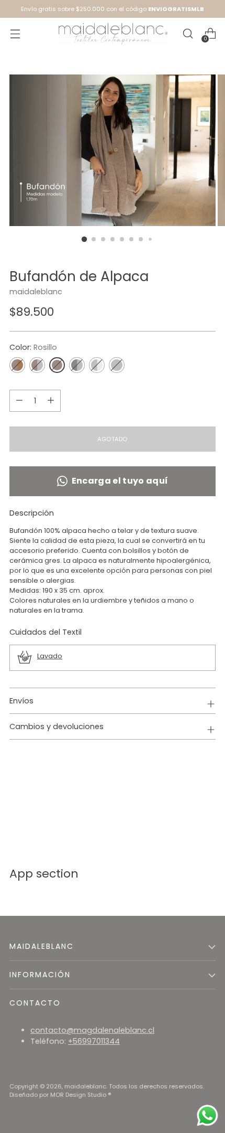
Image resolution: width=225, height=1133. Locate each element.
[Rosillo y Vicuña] (17, 365)
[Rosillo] (57, 365)
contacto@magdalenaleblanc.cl (92, 1030)
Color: (33, 347)
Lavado (49, 655)
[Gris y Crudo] (97, 365)
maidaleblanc (35, 291)
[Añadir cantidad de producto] (19, 400)
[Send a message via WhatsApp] (207, 1115)
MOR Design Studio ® (80, 1095)
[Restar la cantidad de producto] (50, 400)
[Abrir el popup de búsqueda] (187, 34)
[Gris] (117, 365)
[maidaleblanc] (112, 34)
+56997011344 (94, 1041)
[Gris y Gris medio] (77, 365)
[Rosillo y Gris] (37, 365)
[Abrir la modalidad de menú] (15, 34)
